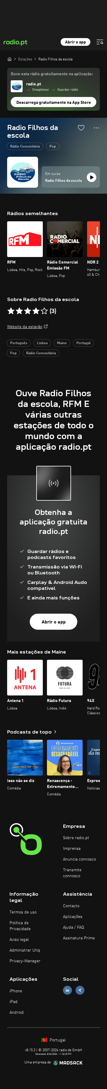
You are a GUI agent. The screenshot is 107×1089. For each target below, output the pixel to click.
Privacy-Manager (25, 961)
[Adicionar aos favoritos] (81, 127)
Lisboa (42, 343)
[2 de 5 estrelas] (19, 311)
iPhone (16, 991)
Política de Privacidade (20, 926)
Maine (62, 343)
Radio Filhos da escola (63, 181)
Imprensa (72, 849)
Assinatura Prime (79, 938)
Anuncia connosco (79, 859)
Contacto (71, 906)
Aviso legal (19, 940)
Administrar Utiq (25, 950)
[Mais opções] (96, 127)
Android (17, 1012)
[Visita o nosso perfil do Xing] (80, 990)
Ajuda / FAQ (73, 927)
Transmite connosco (72, 873)
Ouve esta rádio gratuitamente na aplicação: (52, 74)
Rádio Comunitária (25, 146)
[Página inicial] (9, 59)
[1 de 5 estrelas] (11, 311)
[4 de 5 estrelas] (36, 311)
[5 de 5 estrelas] (44, 311)
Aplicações (72, 917)
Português (18, 343)
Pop (52, 146)
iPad (14, 1002)
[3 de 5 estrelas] (27, 311)
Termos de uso (23, 912)
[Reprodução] (91, 177)
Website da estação (24, 327)
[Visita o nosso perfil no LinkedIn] (67, 990)
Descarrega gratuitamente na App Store (53, 103)
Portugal (83, 343)
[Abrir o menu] (99, 42)
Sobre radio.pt (76, 838)
